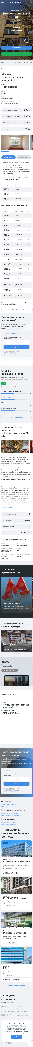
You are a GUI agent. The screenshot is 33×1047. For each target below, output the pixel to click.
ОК (16, 1036)
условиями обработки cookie (16, 1026)
